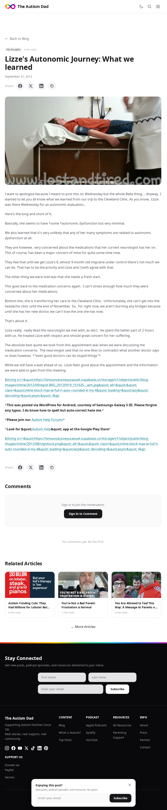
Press (143, 732)
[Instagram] (7, 748)
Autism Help (41, 429)
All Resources (122, 725)
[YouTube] (20, 748)
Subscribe (117, 689)
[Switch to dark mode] (141, 6)
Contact (145, 747)
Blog (62, 725)
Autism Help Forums (47, 419)
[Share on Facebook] (20, 86)
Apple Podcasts (96, 725)
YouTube (92, 740)
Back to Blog (19, 38)
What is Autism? (70, 732)
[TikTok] (33, 748)
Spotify (90, 732)
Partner (145, 740)
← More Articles (83, 626)
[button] (83, 141)
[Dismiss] (129, 785)
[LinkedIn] (39, 748)
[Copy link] (52, 86)
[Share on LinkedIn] (41, 86)
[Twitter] (26, 748)
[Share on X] (31, 86)
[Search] (149, 6)
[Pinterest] (46, 748)
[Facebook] (13, 748)
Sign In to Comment (83, 514)
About (144, 725)
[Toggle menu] (158, 6)
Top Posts (65, 740)
